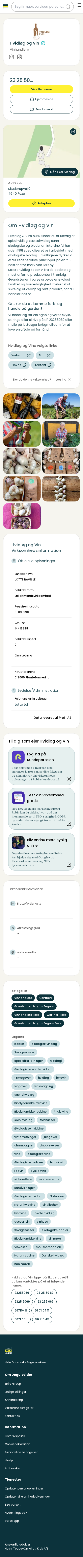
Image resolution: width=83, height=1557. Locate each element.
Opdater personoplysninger (24, 1488)
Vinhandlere (19, 49)
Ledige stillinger (15, 1392)
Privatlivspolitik (15, 1436)
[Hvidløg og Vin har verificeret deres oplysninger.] (43, 43)
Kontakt (40, 365)
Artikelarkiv (12, 1468)
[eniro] (5, 6)
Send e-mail (44, 109)
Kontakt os (12, 1416)
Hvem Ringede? (16, 1513)
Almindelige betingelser (21, 1452)
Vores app (12, 1521)
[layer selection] (73, 131)
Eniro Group (13, 1384)
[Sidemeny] (79, 5)
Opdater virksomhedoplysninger (27, 1497)
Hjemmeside (44, 99)
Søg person (13, 1505)
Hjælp (9, 1460)
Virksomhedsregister (19, 1408)
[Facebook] (19, 57)
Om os (16, 365)
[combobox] (40, 6)
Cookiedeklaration (17, 1444)
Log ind (61, 380)
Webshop (18, 355)
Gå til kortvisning (62, 172)
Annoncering (14, 1400)
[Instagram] (11, 57)
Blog (42, 355)
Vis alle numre (41, 89)
